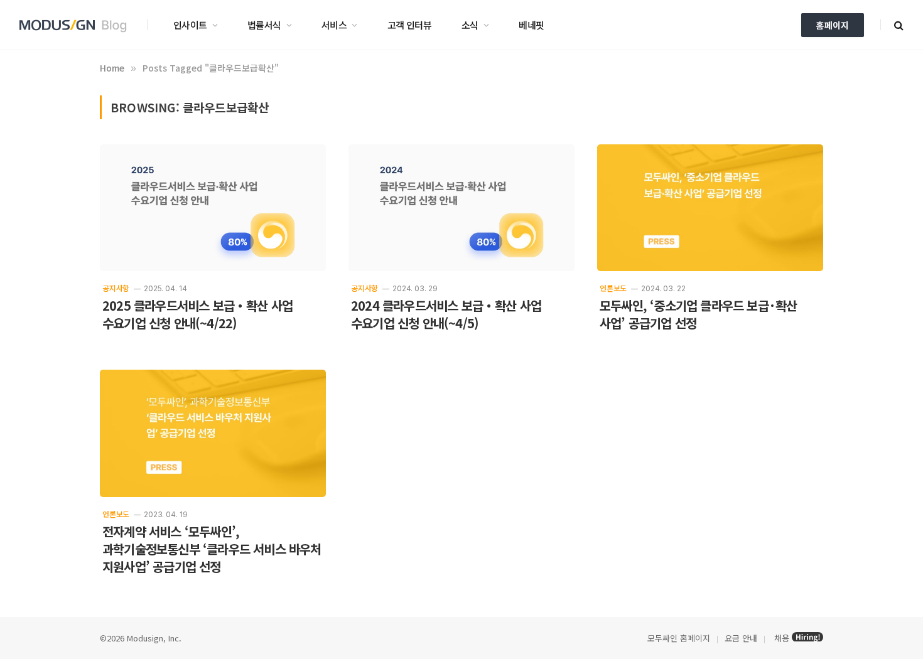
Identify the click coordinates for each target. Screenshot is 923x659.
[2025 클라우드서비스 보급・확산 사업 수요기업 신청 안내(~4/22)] (213, 208)
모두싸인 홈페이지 (677, 638)
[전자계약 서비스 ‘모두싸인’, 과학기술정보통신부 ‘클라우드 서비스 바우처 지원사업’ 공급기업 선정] (213, 433)
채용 (782, 638)
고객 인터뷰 (409, 24)
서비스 (334, 24)
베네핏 (531, 24)
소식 (470, 24)
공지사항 (115, 287)
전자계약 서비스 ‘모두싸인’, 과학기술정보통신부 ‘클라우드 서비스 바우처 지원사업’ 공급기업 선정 (211, 549)
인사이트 (190, 24)
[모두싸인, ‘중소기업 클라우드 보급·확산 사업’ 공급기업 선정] (710, 208)
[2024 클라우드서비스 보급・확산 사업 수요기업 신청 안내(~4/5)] (461, 208)
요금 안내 (741, 638)
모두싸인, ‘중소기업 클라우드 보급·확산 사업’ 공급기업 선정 (698, 314)
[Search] (898, 25)
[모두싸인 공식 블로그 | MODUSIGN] (77, 25)
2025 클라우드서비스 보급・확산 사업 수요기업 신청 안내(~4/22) (197, 314)
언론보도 (613, 287)
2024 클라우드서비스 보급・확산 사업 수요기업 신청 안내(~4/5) (446, 314)
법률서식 (264, 24)
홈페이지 (833, 25)
